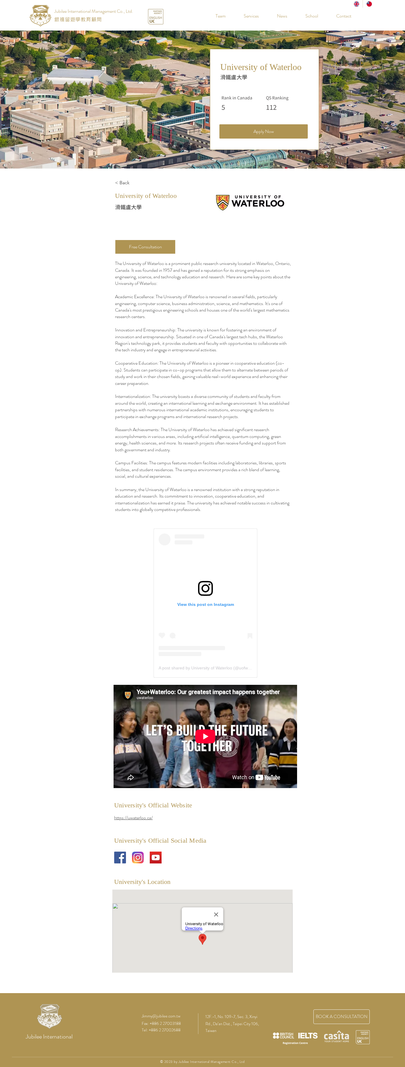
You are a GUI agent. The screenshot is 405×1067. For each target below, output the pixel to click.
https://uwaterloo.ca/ (133, 817)
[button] (307, 16)
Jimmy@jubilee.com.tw (161, 1016)
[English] (356, 4)
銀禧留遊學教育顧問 (78, 19)
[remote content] (205, 603)
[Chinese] (369, 4)
